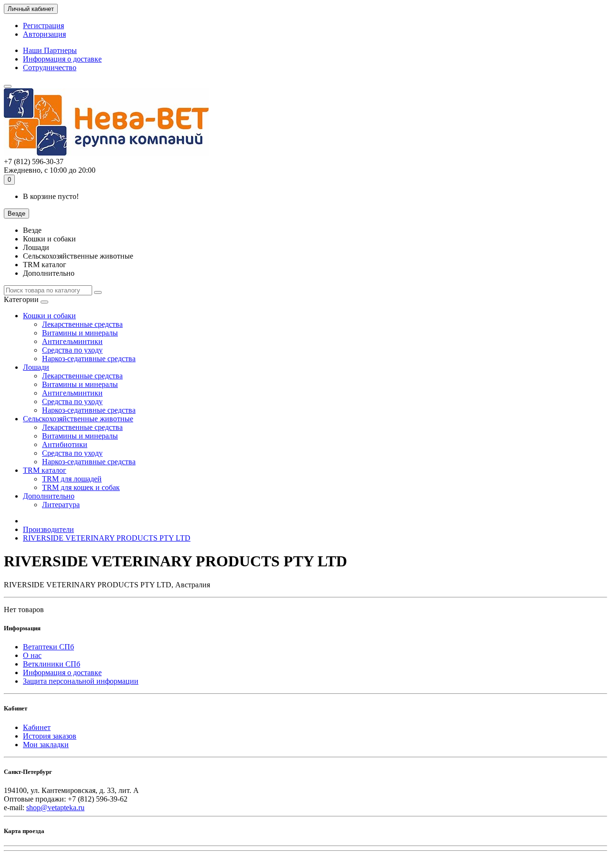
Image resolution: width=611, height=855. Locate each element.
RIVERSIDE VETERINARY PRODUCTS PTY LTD (106, 538)
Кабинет (37, 727)
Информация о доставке (62, 59)
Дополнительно (48, 496)
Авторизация (44, 34)
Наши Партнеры (50, 50)
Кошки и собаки (49, 316)
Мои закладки (46, 744)
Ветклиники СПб (51, 664)
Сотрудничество (49, 67)
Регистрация (43, 25)
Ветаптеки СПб (48, 647)
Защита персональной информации (80, 681)
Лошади (36, 367)
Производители (48, 529)
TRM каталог (44, 470)
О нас (32, 655)
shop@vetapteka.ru (55, 807)
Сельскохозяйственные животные (78, 419)
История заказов (49, 736)
